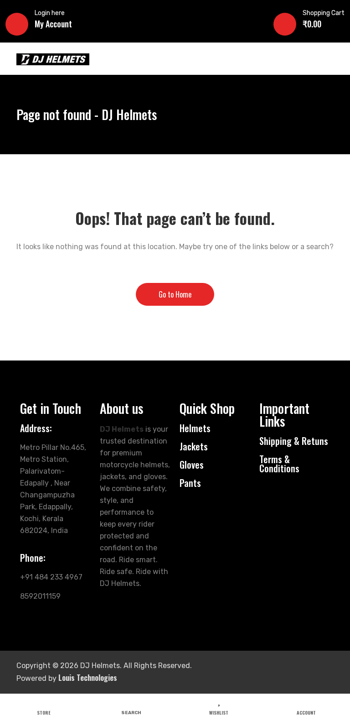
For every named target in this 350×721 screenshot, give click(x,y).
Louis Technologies (87, 677)
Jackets (194, 446)
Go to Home (175, 294)
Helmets (195, 428)
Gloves (192, 464)
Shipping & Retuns (293, 441)
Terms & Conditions (279, 463)
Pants (190, 483)
